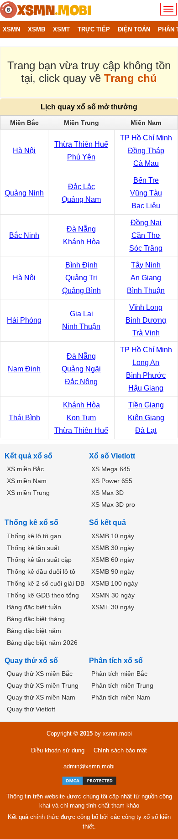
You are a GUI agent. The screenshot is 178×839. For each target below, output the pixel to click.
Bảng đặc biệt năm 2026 (42, 642)
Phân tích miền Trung (122, 685)
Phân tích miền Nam (120, 697)
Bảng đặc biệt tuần (34, 607)
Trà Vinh (146, 333)
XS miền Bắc (25, 469)
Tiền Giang (146, 405)
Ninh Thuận (81, 326)
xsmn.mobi (117, 733)
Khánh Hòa (81, 242)
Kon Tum (81, 418)
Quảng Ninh (24, 193)
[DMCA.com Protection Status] (89, 781)
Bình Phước (146, 375)
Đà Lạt (146, 430)
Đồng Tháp (146, 150)
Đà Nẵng (81, 229)
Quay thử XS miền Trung (43, 685)
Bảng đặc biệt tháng (36, 619)
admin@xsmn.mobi (89, 766)
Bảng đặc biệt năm (34, 630)
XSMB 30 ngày (112, 547)
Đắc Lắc (81, 186)
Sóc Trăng (145, 248)
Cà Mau (146, 163)
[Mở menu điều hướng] (168, 9)
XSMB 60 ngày (112, 559)
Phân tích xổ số (116, 660)
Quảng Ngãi (81, 369)
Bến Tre (146, 180)
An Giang (146, 278)
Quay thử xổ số (31, 660)
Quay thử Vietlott (31, 709)
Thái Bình (24, 418)
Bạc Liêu (145, 206)
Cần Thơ (146, 235)
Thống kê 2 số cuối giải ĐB (45, 583)
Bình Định (81, 265)
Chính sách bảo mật (120, 750)
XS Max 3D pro (113, 504)
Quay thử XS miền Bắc (40, 673)
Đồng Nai (146, 222)
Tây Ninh (146, 265)
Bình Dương (146, 320)
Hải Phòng (24, 320)
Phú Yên (81, 157)
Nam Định (24, 369)
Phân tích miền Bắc (119, 673)
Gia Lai (81, 314)
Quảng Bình (81, 290)
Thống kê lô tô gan (34, 536)
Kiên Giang (146, 418)
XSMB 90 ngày (112, 571)
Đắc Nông (81, 382)
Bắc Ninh (24, 235)
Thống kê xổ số (31, 522)
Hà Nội (24, 150)
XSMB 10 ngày (112, 536)
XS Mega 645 (111, 469)
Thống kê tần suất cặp (39, 559)
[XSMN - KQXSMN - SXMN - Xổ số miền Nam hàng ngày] (45, 10)
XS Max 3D (107, 492)
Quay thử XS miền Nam (41, 697)
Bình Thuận (146, 290)
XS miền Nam (27, 480)
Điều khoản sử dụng (57, 750)
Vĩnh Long (145, 307)
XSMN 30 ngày (113, 595)
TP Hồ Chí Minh (146, 138)
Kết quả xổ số (28, 456)
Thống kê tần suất (33, 547)
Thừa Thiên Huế (81, 144)
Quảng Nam (81, 199)
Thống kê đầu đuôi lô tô (41, 571)
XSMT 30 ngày (112, 607)
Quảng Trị (81, 278)
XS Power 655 (111, 480)
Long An (145, 362)
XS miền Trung (28, 492)
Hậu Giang (145, 388)
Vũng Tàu (146, 193)
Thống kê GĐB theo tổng (43, 595)
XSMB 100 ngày (114, 583)
